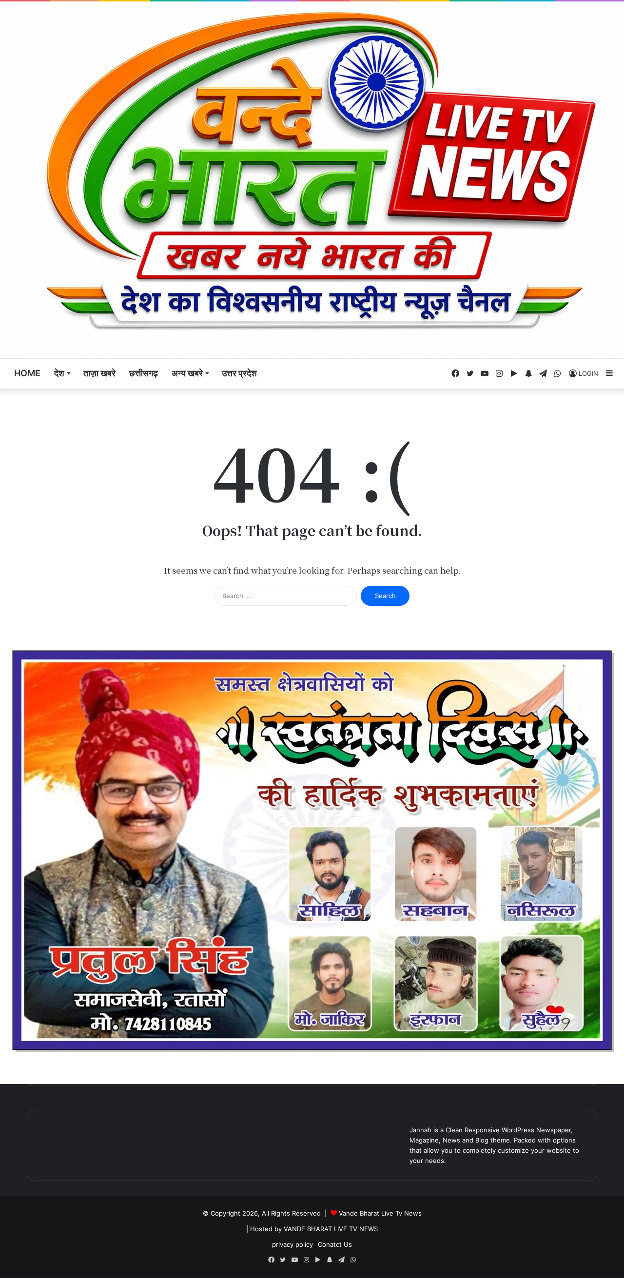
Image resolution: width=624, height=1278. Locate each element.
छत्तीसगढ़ (143, 373)
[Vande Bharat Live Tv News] (312, 179)
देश (59, 373)
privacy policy (292, 1244)
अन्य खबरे (187, 373)
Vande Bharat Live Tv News (380, 1213)
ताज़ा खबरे (99, 373)
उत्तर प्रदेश (239, 373)
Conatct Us (335, 1244)
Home (27, 373)
